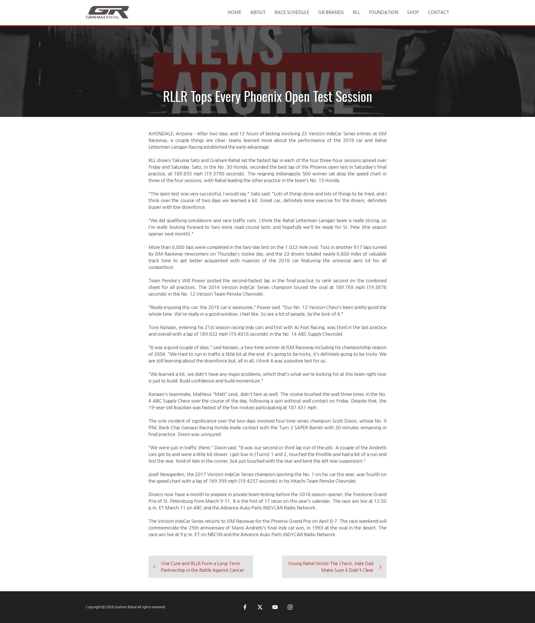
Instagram (290, 607)
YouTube (275, 607)
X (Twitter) (260, 607)
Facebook (245, 607)
